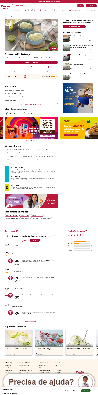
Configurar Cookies (64, 390)
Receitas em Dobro (23, 368)
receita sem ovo (36, 218)
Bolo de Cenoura (43, 368)
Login (25, 240)
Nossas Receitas (8, 368)
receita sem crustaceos (37, 215)
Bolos (56, 365)
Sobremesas (57, 368)
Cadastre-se (35, 240)
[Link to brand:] (54, 23)
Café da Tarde (9, 221)
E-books (44, 10)
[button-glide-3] (33, 140)
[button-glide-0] (28, 140)
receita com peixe (25, 215)
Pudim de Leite (42, 365)
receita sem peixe (25, 218)
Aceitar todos (86, 390)
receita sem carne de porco (12, 218)
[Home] (6, 17)
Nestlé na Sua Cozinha (24, 365)
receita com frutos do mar (12, 215)
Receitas (11, 17)
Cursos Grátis (31, 10)
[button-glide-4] (34, 140)
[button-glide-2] (31, 140)
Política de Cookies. (13, 393)
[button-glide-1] (30, 140)
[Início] (5, 7)
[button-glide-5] (36, 140)
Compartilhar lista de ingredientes (33, 104)
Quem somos (8, 365)
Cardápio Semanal (59, 10)
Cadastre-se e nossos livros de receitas (49, 1)
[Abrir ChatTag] (49, 382)
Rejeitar (75, 390)
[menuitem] (16, 10)
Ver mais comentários (31, 321)
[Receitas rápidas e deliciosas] (31, 128)
